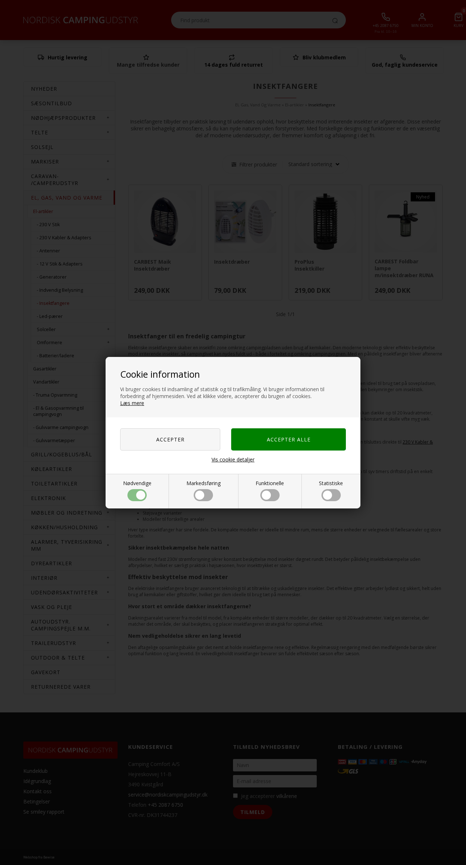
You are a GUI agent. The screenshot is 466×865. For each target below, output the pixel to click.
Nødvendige (137, 483)
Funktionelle (270, 483)
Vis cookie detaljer (233, 459)
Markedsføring (203, 483)
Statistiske (331, 483)
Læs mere (132, 403)
